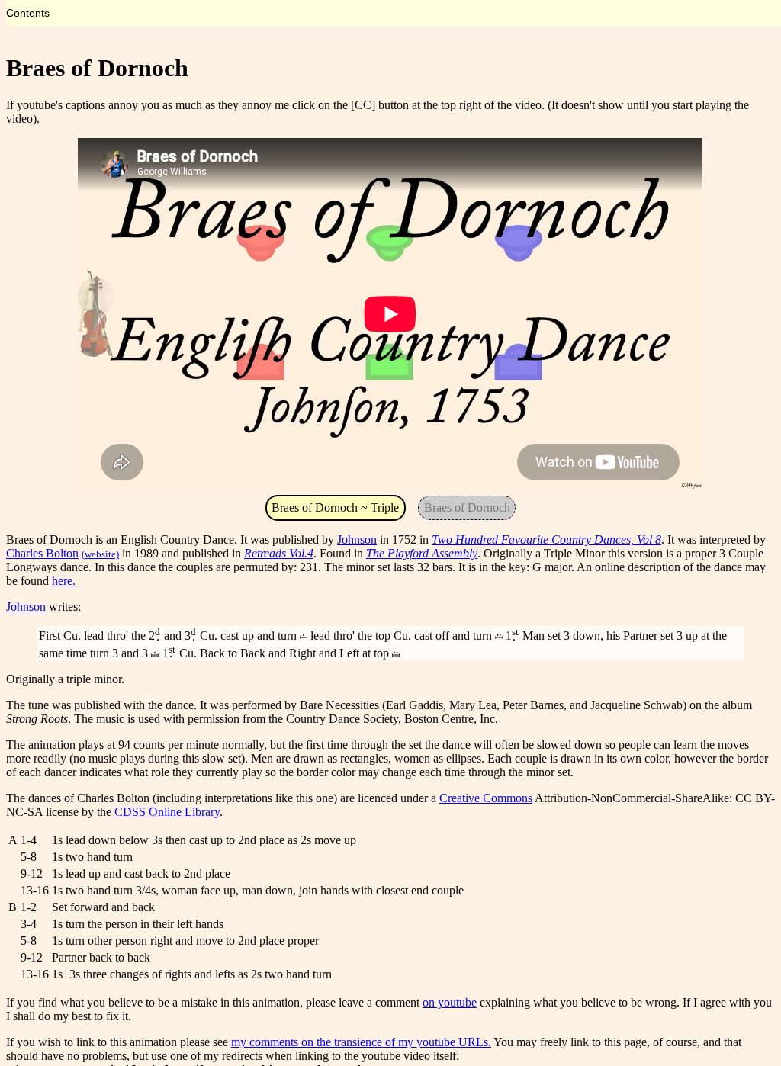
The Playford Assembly (421, 553)
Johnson (357, 539)
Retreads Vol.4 (278, 553)
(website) (100, 554)
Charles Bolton (42, 553)
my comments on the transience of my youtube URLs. (361, 1041)
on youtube (450, 1002)
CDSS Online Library (167, 811)
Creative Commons (485, 797)
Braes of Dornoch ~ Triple (335, 507)
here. (64, 580)
